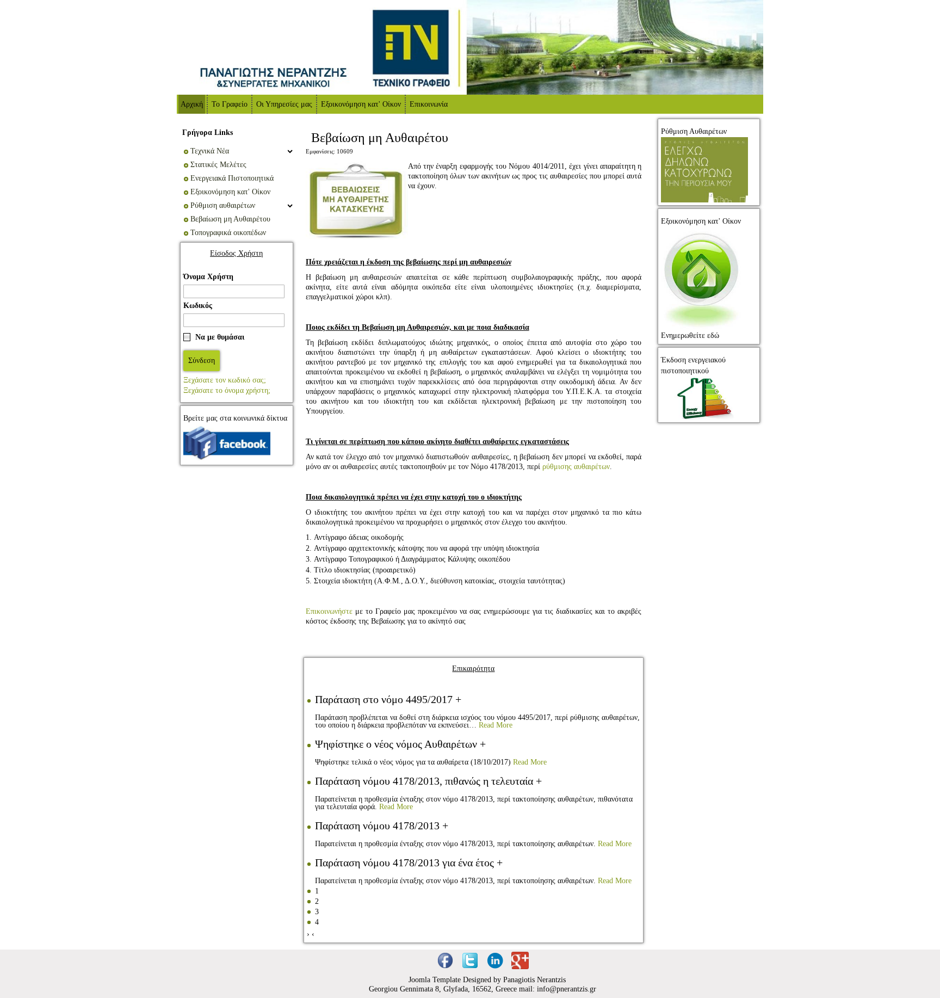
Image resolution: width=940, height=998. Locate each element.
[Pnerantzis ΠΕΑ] (704, 397)
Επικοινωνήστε (329, 611)
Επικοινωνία (429, 104)
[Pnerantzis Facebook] (226, 442)
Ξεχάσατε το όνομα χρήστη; (226, 390)
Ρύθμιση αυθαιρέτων (222, 205)
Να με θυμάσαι (219, 337)
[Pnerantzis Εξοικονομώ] (702, 278)
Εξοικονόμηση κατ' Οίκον (361, 104)
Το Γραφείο (230, 104)
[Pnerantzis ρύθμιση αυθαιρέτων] (704, 169)
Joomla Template (436, 980)
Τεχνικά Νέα (209, 151)
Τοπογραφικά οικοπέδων (228, 233)
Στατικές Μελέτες (218, 165)
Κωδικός (197, 305)
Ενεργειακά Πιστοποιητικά (232, 178)
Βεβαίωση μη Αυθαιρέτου (230, 219)
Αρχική (192, 104)
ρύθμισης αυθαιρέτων (576, 467)
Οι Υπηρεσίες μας (284, 104)
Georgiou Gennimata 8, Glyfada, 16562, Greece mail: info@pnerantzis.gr (482, 989)
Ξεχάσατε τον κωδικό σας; (224, 380)
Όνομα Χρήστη (208, 277)
